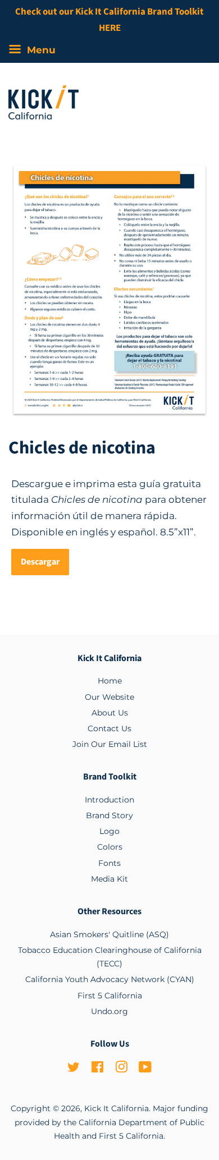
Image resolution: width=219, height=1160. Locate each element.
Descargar (40, 562)
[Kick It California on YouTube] (145, 1069)
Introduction (109, 800)
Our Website (109, 697)
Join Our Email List (109, 744)
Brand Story (109, 815)
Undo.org (109, 1011)
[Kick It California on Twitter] (73, 1069)
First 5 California (109, 996)
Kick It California (116, 1108)
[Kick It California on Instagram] (121, 1069)
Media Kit (109, 879)
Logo (109, 831)
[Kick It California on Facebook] (97, 1069)
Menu (40, 50)
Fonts (109, 863)
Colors (109, 847)
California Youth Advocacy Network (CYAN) (109, 979)
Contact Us (109, 728)
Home (110, 681)
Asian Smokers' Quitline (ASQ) (109, 934)
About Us (110, 713)
